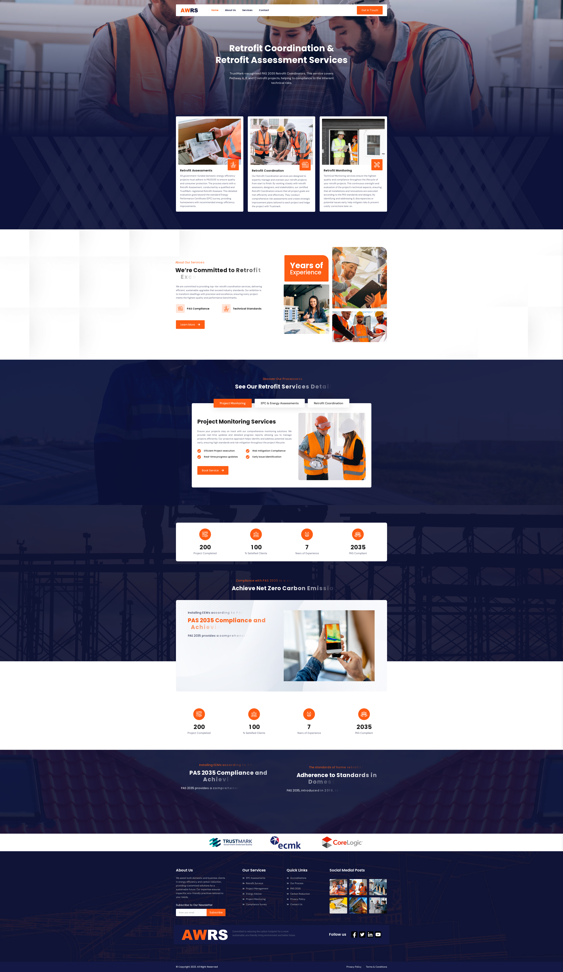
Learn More (187, 324)
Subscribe (216, 912)
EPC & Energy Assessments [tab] (280, 403)
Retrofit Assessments (196, 170)
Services (247, 10)
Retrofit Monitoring (338, 170)
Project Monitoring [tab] (233, 403)
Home (214, 10)
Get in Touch (369, 10)
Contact (264, 10)
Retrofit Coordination (268, 171)
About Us (230, 10)
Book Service (210, 470)
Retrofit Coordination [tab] (328, 403)
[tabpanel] (281, 445)
